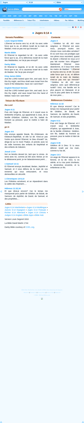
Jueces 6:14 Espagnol (15, 210)
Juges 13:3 (55, 155)
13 (53, 43)
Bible (4, 27)
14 (71, 69)
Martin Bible (10, 53)
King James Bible (13, 76)
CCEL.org (29, 227)
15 (51, 82)
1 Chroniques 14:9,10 (14, 179)
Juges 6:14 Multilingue (36, 207)
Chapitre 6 (15, 27)
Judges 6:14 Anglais (13, 215)
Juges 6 (54, 41)
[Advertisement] (42, 246)
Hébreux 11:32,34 (13, 188)
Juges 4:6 (9, 132)
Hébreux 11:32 (57, 104)
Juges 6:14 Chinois (37, 212)
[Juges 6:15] (81, 196)
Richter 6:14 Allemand (15, 212)
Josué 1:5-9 (10, 152)
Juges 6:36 (55, 143)
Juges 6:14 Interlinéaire (15, 207)
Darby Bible (10, 64)
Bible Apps (28, 215)
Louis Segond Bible (14, 41)
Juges (9, 27)
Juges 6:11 (10, 110)
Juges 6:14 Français (36, 210)
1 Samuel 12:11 (12, 164)
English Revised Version (16, 88)
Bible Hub (39, 215)
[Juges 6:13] (2, 196)
